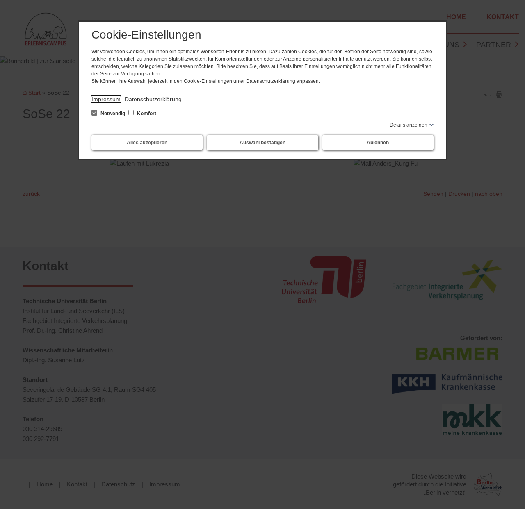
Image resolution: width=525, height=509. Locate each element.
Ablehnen (378, 142)
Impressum (106, 99)
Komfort (146, 113)
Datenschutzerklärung (153, 99)
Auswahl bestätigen (262, 142)
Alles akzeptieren (147, 142)
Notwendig (112, 113)
